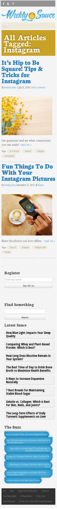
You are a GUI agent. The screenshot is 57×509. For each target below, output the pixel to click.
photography (9, 155)
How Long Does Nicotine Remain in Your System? (28, 357)
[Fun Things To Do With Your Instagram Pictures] (27, 214)
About (12, 490)
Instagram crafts (40, 247)
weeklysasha (9, 185)
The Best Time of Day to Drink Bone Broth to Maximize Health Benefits (29, 369)
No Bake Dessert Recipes (31, 480)
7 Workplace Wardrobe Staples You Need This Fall (27, 457)
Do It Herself (14, 151)
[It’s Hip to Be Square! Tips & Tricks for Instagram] (27, 116)
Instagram (40, 151)
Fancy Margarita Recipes (38, 434)
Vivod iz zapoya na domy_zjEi (16, 434)
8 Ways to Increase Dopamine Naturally (25, 380)
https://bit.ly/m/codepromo (16, 440)
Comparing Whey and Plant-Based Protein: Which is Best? (28, 346)
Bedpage (9, 456)
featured (28, 151)
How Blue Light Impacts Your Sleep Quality (28, 334)
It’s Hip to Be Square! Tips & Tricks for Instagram (22, 71)
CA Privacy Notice (26, 496)
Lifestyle (7, 252)
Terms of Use (40, 496)
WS (4, 490)
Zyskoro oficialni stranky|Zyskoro (17, 472)
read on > (26, 144)
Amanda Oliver (10, 87)
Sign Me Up (28, 285)
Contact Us (45, 490)
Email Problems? (9, 501)
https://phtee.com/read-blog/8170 (23, 448)
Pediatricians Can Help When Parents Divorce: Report (38, 449)
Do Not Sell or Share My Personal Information (35, 501)
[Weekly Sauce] (28, 15)
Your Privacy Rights (9, 496)
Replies (40, 185)
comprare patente (12, 480)
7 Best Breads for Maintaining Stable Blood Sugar (25, 392)
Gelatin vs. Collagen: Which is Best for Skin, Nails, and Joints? (28, 403)
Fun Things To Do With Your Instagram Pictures (28, 171)
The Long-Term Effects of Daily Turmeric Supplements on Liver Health (26, 416)
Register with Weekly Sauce (27, 490)
